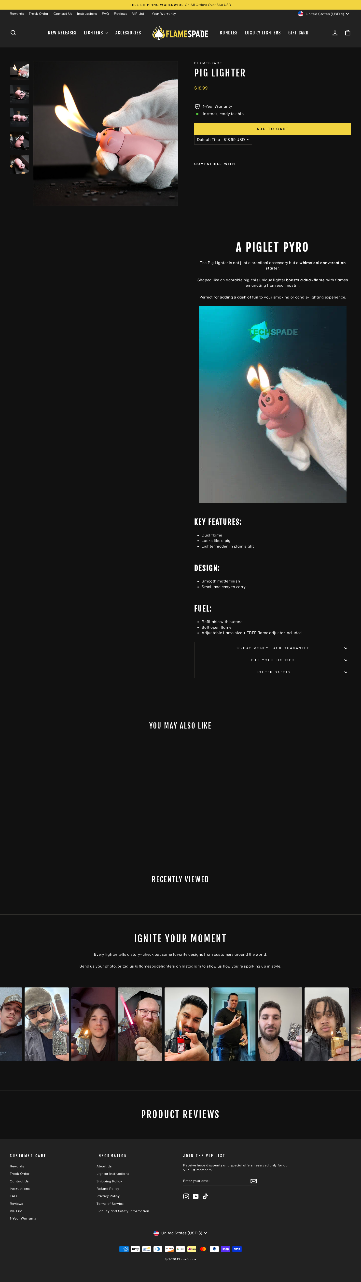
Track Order (38, 13)
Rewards (17, 13)
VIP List (138, 13)
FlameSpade (208, 63)
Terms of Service (110, 1203)
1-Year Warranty (162, 13)
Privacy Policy (108, 1196)
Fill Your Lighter (272, 660)
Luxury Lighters (263, 32)
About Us (104, 1166)
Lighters (94, 32)
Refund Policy (108, 1188)
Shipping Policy (109, 1181)
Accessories (128, 32)
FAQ (105, 13)
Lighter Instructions (113, 1173)
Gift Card (298, 32)
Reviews (120, 13)
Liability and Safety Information (123, 1211)
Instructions (87, 13)
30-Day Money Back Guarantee (272, 648)
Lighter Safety (272, 672)
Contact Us (63, 13)
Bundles (229, 32)
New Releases (62, 32)
